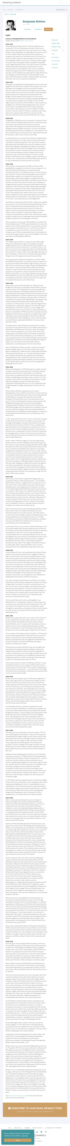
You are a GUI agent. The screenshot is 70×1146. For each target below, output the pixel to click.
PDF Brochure (56, 47)
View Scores (56, 43)
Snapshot (27, 29)
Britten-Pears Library (26, 41)
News (53, 53)
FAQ (10, 1128)
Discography (55, 64)
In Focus (48, 29)
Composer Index (19, 9)
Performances (55, 57)
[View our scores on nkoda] (45, 1132)
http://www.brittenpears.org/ (17, 1096)
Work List (55, 40)
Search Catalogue (60, 9)
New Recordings (56, 60)
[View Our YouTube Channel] (37, 1132)
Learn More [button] (24, 1136)
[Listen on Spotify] (41, 1132)
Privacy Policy (37, 1128)
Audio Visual (55, 67)
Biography (38, 29)
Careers (27, 1128)
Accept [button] (18, 1140)
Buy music (55, 50)
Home (4, 9)
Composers (10, 9)
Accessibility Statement (53, 1128)
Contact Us (18, 1128)
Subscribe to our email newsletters (37, 1108)
